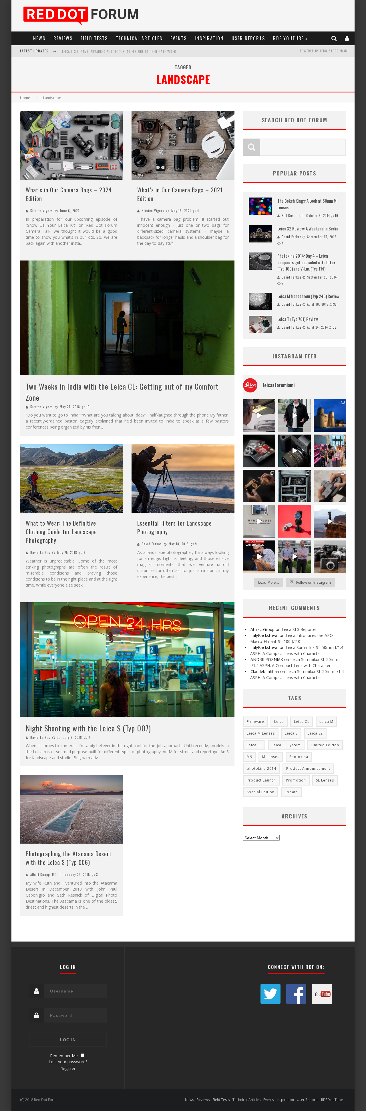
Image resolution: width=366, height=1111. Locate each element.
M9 (249, 756)
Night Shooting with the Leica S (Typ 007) (88, 728)
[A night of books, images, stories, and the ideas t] (259, 415)
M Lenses (270, 756)
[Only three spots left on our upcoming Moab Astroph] (330, 521)
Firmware (255, 721)
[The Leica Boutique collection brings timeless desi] (259, 486)
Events (178, 38)
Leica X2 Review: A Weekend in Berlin (307, 228)
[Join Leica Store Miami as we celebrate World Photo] (259, 451)
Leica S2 (315, 733)
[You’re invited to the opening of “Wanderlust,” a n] (259, 521)
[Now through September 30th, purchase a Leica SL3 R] (294, 451)
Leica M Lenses (261, 733)
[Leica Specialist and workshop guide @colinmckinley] (294, 415)
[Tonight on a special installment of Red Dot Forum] (294, 556)
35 (335, 304)
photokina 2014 (261, 768)
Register (67, 1068)
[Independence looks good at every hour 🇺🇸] (294, 521)
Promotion (296, 780)
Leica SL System (286, 745)
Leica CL (301, 721)
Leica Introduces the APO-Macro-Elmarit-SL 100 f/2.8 (105, 51)
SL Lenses (325, 780)
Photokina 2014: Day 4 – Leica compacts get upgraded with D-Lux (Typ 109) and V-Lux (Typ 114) (306, 262)
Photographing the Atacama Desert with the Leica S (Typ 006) (69, 858)
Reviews (63, 38)
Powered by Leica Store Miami (324, 51)
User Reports (248, 38)
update (291, 792)
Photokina (298, 756)
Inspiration (209, 38)
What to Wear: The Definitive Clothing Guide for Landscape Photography (61, 531)
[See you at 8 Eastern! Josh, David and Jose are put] (259, 556)
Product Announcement (308, 768)
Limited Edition (325, 745)
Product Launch (261, 780)
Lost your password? (68, 1061)
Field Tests (94, 38)
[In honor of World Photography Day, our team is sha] (330, 415)
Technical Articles (139, 38)
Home (25, 97)
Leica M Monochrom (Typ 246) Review (308, 296)
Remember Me (64, 1055)
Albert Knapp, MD (43, 874)
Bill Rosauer (291, 215)
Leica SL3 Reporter (299, 629)
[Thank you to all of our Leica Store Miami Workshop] (330, 451)
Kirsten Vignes (41, 210)
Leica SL (254, 745)
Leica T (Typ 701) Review (297, 319)
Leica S (291, 733)
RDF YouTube (288, 38)
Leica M (326, 721)
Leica (279, 721)
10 (88, 406)
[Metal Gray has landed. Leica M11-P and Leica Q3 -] (330, 486)
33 (334, 327)
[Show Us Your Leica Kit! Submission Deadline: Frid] (294, 486)
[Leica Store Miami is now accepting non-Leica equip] (330, 556)
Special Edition (260, 792)
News (39, 38)
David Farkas (40, 552)
